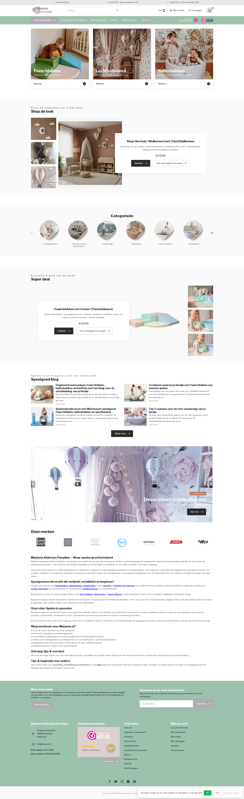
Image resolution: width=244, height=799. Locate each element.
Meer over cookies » (232, 793)
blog (99, 664)
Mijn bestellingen (178, 732)
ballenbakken (75, 585)
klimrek (107, 585)
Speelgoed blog (98, 20)
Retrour (127, 754)
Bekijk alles (120, 433)
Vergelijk (174, 745)
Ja (208, 793)
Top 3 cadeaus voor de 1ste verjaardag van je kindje (177, 410)
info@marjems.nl (44, 744)
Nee (217, 793)
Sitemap (127, 763)
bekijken (62, 331)
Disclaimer (128, 736)
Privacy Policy (130, 741)
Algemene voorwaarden (135, 732)
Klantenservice (129, 20)
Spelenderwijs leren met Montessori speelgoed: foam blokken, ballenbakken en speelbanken (86, 410)
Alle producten (177, 750)
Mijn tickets (176, 736)
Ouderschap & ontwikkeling (73, 20)
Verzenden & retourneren (135, 750)
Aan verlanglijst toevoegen (170, 163)
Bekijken (139, 163)
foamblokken (61, 585)
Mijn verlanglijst (178, 741)
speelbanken (89, 585)
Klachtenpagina (131, 768)
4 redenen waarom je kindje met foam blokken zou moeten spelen (181, 386)
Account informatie (179, 727)
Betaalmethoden (131, 745)
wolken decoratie (39, 588)
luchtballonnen (90, 588)
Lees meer (60, 403)
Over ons (128, 727)
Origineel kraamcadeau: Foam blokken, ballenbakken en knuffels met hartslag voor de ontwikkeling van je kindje (85, 388)
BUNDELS (146, 20)
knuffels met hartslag (124, 585)
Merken (114, 20)
